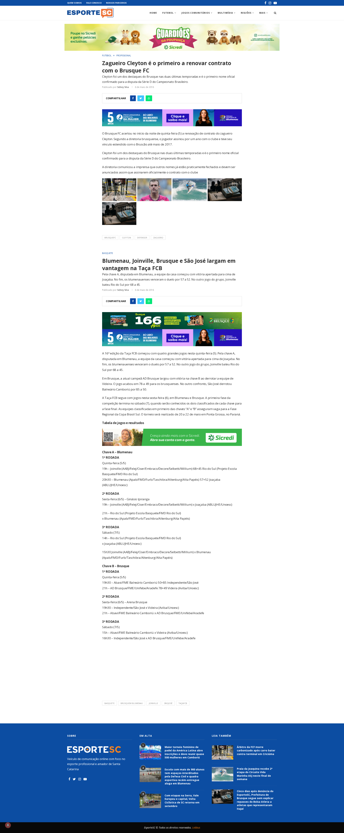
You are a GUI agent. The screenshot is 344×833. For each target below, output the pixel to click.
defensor (142, 237)
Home (153, 12)
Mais (262, 12)
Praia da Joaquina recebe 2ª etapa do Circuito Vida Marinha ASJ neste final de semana (254, 774)
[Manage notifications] (8, 825)
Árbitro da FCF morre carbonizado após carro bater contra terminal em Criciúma (256, 750)
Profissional (123, 55)
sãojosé (168, 703)
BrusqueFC (110, 237)
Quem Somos (74, 2)
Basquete (107, 253)
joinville (153, 703)
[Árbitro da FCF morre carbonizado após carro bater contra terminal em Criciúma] (222, 752)
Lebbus (196, 827)
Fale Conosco (94, 2)
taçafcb (182, 703)
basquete (109, 703)
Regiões (246, 12)
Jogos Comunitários (195, 12)
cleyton (126, 237)
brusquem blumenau (132, 703)
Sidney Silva (123, 87)
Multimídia (225, 12)
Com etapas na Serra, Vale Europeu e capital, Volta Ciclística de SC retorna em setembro (182, 801)
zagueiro (158, 237)
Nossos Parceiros (116, 2)
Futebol (168, 12)
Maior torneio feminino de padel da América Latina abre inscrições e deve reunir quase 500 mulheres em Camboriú (184, 752)
